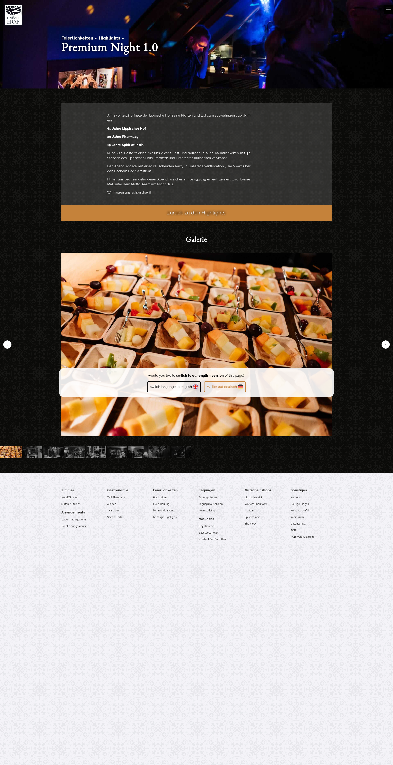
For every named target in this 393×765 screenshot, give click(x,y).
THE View (113, 510)
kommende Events (164, 510)
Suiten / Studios (70, 504)
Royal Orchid (206, 526)
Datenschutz (298, 523)
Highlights (109, 38)
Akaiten (111, 504)
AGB (293, 530)
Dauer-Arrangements (73, 519)
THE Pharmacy (116, 497)
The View (250, 523)
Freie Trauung (161, 504)
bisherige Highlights (165, 517)
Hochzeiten (160, 497)
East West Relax (208, 532)
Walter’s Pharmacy (256, 504)
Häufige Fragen (300, 504)
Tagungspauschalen (211, 504)
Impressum (297, 517)
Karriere (295, 497)
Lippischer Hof (253, 497)
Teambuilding (207, 510)
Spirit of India (115, 517)
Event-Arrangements (73, 526)
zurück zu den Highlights (196, 213)
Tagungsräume (208, 497)
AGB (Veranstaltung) (302, 536)
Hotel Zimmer (69, 497)
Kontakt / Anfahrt (301, 510)
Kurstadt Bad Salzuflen (212, 539)
